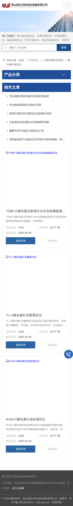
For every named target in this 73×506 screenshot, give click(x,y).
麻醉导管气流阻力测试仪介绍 (26, 130)
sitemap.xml (43, 502)
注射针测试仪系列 (53, 60)
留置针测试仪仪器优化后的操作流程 (30, 113)
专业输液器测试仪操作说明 (25, 104)
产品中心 (34, 60)
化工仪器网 (18, 488)
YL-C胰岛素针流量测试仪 (24, 315)
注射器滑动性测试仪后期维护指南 (29, 122)
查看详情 (21, 240)
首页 (21, 60)
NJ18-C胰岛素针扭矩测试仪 (25, 419)
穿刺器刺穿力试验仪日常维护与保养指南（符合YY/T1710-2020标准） (38, 139)
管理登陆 (57, 502)
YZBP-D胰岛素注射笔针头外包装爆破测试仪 (36, 211)
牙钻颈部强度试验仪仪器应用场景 (29, 96)
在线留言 (52, 240)
